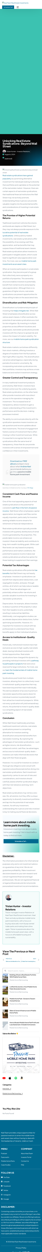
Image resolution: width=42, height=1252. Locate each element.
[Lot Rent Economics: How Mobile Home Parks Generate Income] (5, 990)
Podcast (4, 1153)
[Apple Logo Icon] (10, 1078)
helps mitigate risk (21, 311)
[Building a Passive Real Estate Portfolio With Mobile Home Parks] (5, 978)
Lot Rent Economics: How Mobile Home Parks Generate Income (23, 988)
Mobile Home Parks (8, 1161)
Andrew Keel (25, 466)
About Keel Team (27, 1153)
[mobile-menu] (17, 7)
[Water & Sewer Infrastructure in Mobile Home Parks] (5, 1014)
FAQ (22, 1165)
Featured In (5, 1157)
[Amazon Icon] (21, 1078)
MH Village (30, 487)
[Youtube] (4, 1078)
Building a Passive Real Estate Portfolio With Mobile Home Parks (23, 976)
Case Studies (5, 1165)
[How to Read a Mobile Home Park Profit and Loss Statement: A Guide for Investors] (5, 1026)
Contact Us (25, 1161)
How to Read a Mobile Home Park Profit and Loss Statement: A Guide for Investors (24, 1024)
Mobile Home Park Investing (19, 980)
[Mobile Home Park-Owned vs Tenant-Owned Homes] (5, 1002)
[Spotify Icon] (15, 1078)
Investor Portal (26, 1157)
